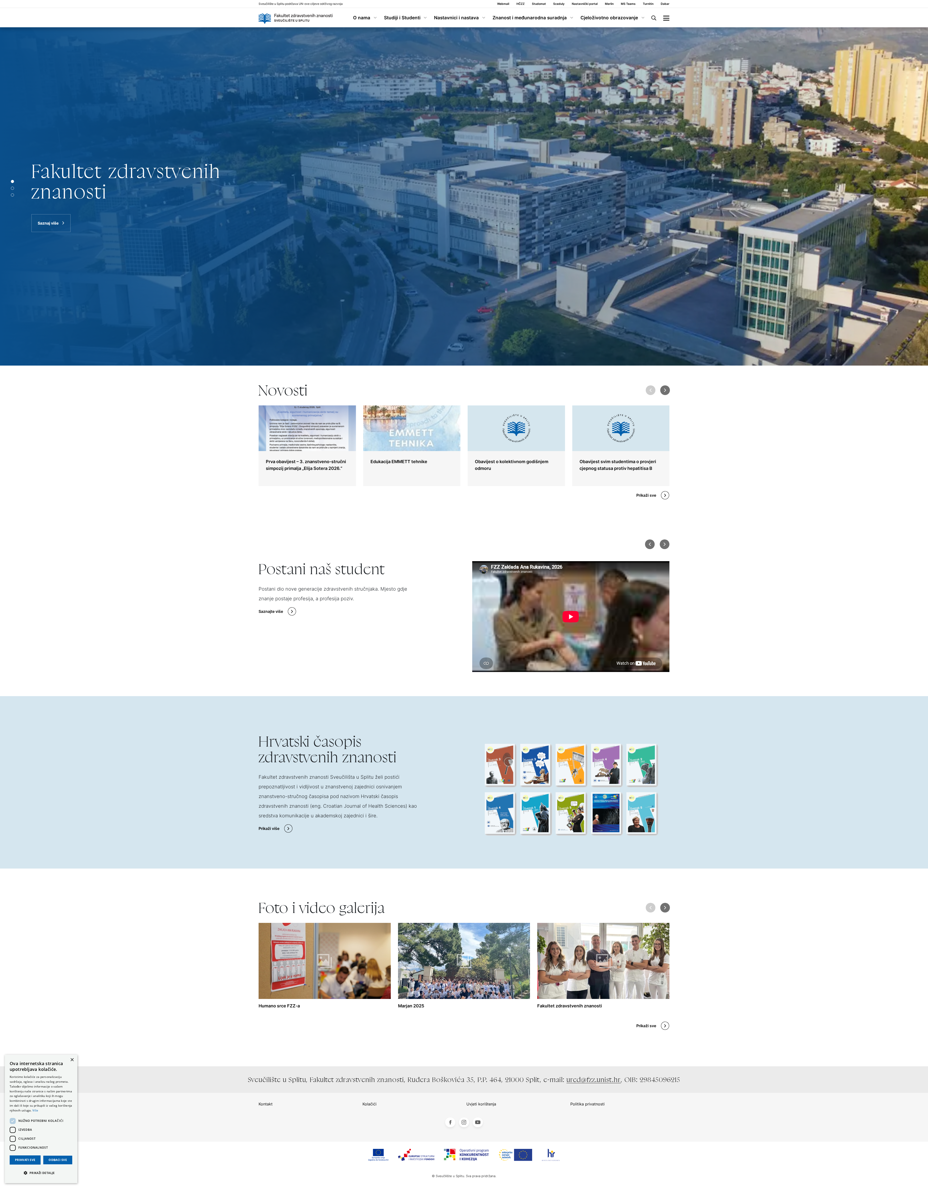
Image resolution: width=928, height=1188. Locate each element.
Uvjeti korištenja (481, 1104)
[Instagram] (464, 1122)
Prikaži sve (646, 495)
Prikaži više (269, 828)
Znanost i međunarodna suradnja (530, 17)
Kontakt (266, 1104)
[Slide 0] (12, 181)
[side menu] (666, 17)
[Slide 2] (12, 195)
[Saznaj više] (464, 196)
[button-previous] (650, 544)
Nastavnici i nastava (456, 17)
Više (35, 1110)
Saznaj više (48, 212)
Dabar (665, 3)
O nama (361, 17)
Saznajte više (271, 611)
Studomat (539, 3)
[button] (665, 390)
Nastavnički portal (585, 3)
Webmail (503, 3)
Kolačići (369, 1104)
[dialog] (41, 1119)
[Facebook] (450, 1122)
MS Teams (628, 3)
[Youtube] (478, 1122)
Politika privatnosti (587, 1104)
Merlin (609, 3)
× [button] (72, 1060)
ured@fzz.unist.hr (593, 1079)
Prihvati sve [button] (25, 1160)
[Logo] (296, 18)
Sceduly (559, 3)
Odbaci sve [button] (58, 1160)
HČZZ (520, 3)
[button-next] (664, 544)
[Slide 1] (12, 188)
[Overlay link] (307, 445)
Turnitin (648, 3)
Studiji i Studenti (402, 17)
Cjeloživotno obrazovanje (609, 17)
